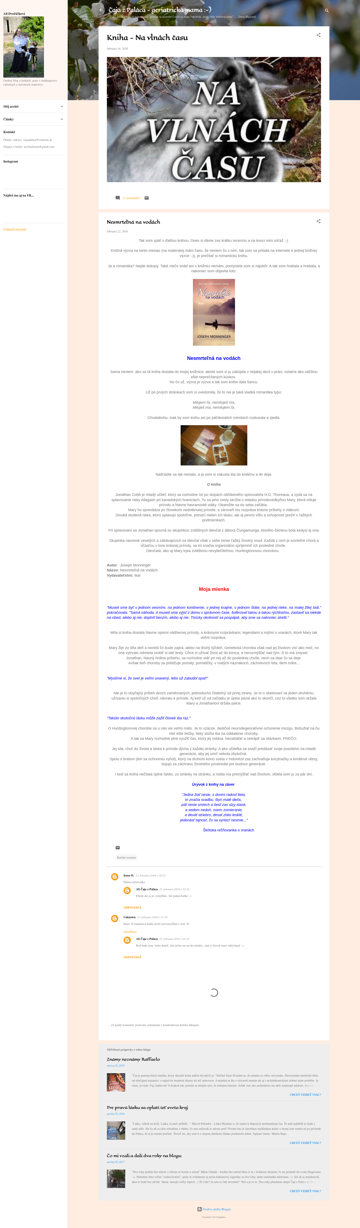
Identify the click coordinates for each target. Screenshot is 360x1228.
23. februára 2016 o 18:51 (151, 875)
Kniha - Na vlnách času (147, 38)
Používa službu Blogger (216, 1209)
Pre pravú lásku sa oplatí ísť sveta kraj (147, 1107)
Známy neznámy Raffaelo (133, 1059)
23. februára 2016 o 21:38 (152, 917)
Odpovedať (132, 907)
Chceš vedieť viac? (305, 1094)
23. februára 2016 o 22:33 (174, 939)
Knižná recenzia (126, 857)
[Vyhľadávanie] (326, 11)
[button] (318, 36)
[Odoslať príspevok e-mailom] (146, 199)
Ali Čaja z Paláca (147, 889)
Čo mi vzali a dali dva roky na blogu (144, 1156)
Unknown (130, 917)
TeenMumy (130, 932)
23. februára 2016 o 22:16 (174, 889)
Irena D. (129, 875)
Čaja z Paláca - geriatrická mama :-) (160, 10)
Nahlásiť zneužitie (15, 229)
